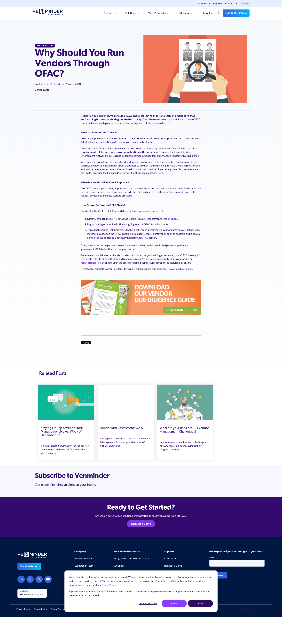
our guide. (187, 268)
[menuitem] (202, 4)
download (175, 268)
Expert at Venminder (51, 83)
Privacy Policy (108, 585)
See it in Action (29, 566)
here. (175, 218)
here (160, 172)
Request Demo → (236, 13)
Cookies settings (148, 603)
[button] (264, 574)
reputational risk (91, 262)
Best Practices (45, 45)
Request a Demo (141, 523)
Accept (174, 603)
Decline (200, 603)
